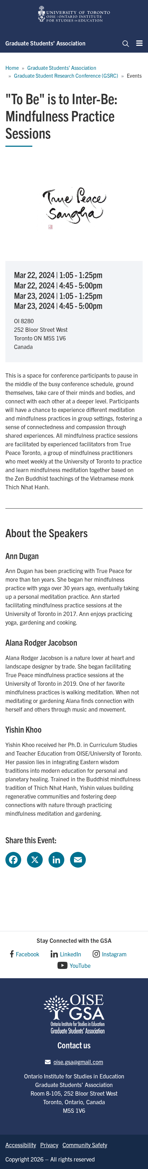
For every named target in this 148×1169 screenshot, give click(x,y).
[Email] (78, 858)
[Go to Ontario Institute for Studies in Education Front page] (74, 14)
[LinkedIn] (56, 858)
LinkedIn (70, 953)
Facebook (27, 953)
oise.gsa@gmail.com (78, 1061)
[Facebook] (13, 858)
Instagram (114, 953)
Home (12, 67)
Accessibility (20, 1144)
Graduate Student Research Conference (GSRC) (66, 75)
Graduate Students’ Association (45, 43)
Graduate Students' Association (61, 67)
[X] (35, 858)
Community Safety (85, 1144)
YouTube (80, 965)
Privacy (49, 1144)
